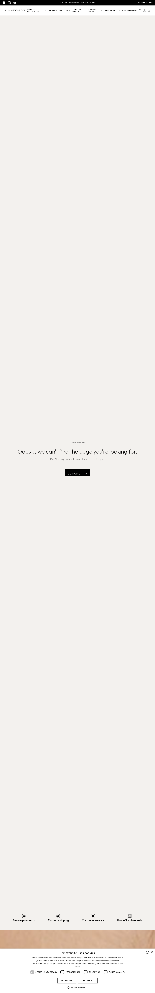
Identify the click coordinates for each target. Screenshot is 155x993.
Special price (77, 10)
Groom (63, 10)
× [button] (151, 952)
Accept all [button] (66, 980)
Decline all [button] (88, 980)
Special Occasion (33, 10)
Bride (52, 10)
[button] (143, 3)
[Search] (140, 10)
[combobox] (147, 952)
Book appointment (125, 10)
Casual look (92, 10)
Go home (74, 473)
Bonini (108, 10)
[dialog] (77, 971)
